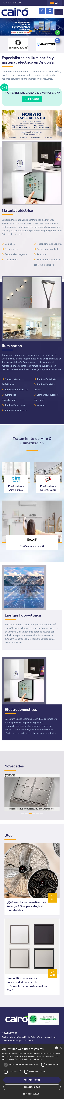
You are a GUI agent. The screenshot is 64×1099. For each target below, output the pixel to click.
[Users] (42, 11)
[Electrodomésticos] (24, 680)
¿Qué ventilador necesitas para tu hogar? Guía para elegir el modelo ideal (26, 906)
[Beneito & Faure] (18, 44)
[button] (32, 1094)
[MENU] (58, 12)
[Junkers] (46, 44)
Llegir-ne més (38, 1059)
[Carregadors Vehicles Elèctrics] (32, 27)
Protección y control (47, 249)
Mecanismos (11, 259)
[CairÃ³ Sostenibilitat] (43, 1022)
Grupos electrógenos (16, 254)
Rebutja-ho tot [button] (32, 1087)
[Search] (49, 11)
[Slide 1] (30, 31)
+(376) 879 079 (13, 2)
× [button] (61, 1048)
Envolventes (11, 249)
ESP (56, 2)
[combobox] (56, 1047)
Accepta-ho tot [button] (32, 1080)
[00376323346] (57, 32)
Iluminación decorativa (16, 389)
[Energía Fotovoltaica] (24, 587)
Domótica (10, 243)
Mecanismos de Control (49, 243)
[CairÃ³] (15, 12)
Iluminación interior (47, 379)
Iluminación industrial (16, 410)
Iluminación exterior (15, 405)
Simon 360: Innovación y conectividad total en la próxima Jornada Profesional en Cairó (27, 984)
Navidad (41, 405)
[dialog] (32, 1071)
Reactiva (41, 254)
